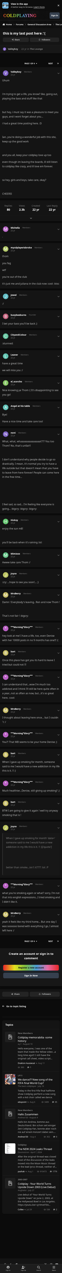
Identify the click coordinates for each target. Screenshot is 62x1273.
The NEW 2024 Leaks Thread (35, 1149)
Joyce (14, 573)
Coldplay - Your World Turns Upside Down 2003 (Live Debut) (36, 1185)
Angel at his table (20, 406)
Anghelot (22, 1190)
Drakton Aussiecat (26, 1063)
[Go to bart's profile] (5, 653)
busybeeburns (18, 315)
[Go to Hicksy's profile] (5, 521)
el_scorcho (16, 381)
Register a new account (31, 967)
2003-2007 (22, 1179)
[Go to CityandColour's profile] (5, 336)
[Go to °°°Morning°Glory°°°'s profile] (5, 628)
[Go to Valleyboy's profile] (4, 49)
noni (13, 432)
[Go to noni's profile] (5, 434)
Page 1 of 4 (29, 63)
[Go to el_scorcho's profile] (5, 383)
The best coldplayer (27, 1086)
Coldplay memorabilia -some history (35, 1039)
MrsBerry (16, 593)
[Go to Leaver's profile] (5, 356)
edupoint (22, 1102)
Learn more (6, 5)
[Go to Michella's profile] (5, 229)
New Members (25, 1033)
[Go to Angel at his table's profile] (5, 407)
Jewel (14, 295)
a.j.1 (19, 1043)
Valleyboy (13, 48)
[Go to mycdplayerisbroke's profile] (5, 249)
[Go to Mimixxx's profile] (5, 555)
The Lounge (36, 48)
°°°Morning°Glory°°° (22, 627)
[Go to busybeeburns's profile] (5, 316)
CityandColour (18, 334)
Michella (15, 227)
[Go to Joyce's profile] (5, 575)
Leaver (14, 354)
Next (50, 63)
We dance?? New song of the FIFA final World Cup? (35, 1081)
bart (13, 651)
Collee (21, 1209)
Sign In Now (31, 975)
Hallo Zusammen (28, 1114)
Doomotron (23, 1152)
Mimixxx (15, 553)
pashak (21, 1171)
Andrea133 (23, 1117)
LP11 (20, 1075)
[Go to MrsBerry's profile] (5, 595)
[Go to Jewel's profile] (5, 296)
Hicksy (14, 520)
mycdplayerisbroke (21, 247)
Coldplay (22, 1144)
